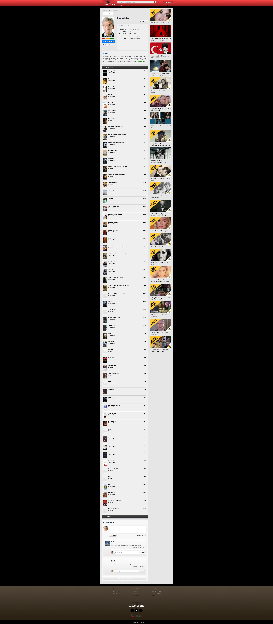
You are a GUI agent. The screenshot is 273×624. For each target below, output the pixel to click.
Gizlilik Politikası (156, 591)
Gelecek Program (117, 593)
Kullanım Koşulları (156, 593)
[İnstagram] (141, 610)
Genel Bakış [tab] (108, 14)
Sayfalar (134, 5)
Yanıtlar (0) (142, 547)
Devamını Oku (141, 61)
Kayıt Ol (168, 5)
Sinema (127, 5)
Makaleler (135, 595)
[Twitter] (136, 610)
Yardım (151, 5)
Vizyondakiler (117, 591)
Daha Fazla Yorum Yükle (124, 578)
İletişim (146, 5)
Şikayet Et (134, 547)
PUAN (108, 41)
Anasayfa (120, 5)
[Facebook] (132, 610)
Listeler (140, 5)
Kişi (109, 10)
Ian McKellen (114, 10)
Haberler (135, 591)
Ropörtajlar (136, 593)
